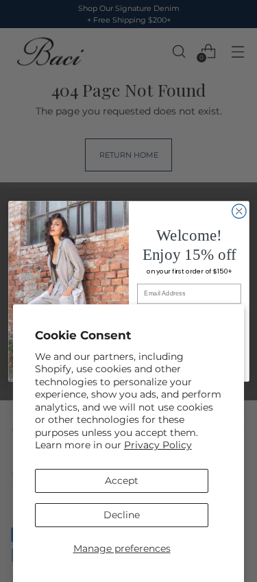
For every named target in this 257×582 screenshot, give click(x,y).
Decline (121, 515)
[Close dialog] (239, 211)
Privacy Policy (158, 445)
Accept (121, 480)
